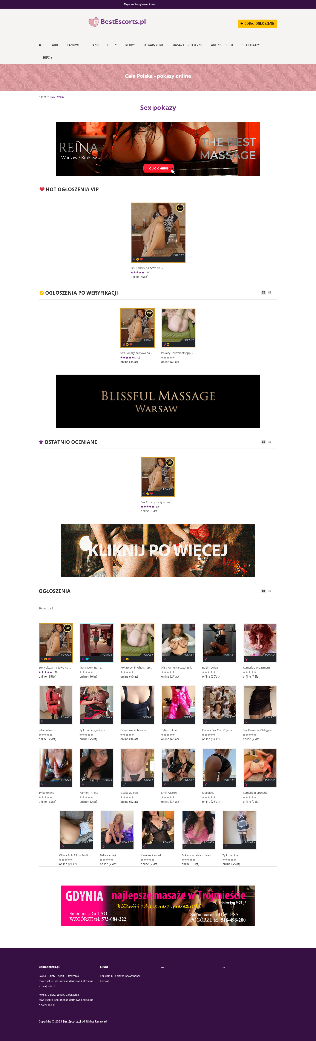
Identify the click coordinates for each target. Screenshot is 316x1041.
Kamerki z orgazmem (256, 667)
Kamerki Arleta (89, 793)
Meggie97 (208, 793)
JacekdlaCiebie (129, 793)
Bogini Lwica (210, 667)
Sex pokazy (251, 45)
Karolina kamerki (151, 855)
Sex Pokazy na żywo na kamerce (147, 268)
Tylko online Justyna (92, 730)
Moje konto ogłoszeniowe (139, 4)
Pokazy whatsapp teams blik (198, 855)
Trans (94, 45)
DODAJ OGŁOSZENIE (259, 24)
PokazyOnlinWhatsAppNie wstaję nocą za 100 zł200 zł (177, 353)
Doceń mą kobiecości (133, 730)
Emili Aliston (169, 793)
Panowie (73, 45)
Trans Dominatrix (91, 667)
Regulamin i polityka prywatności (120, 976)
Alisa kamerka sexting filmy (177, 667)
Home (42, 96)
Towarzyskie (153, 45)
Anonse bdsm (222, 45)
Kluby (130, 45)
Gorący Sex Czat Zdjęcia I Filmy (218, 730)
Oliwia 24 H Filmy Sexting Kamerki (75, 855)
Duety (112, 45)
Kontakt (104, 981)
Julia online (45, 730)
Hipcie (47, 57)
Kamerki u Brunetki (255, 793)
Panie (55, 45)
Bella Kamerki (108, 855)
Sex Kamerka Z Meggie (257, 730)
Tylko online (169, 730)
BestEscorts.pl (72, 1021)
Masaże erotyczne (187, 45)
